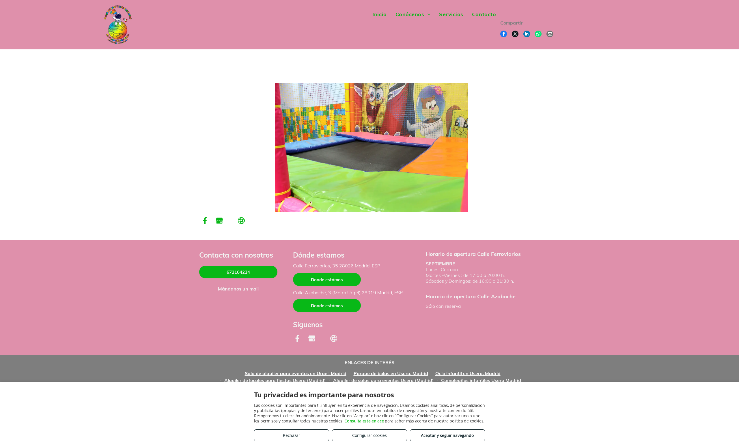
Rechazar (291, 435)
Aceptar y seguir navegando (447, 435)
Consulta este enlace (364, 421)
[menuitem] (379, 14)
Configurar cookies (369, 435)
